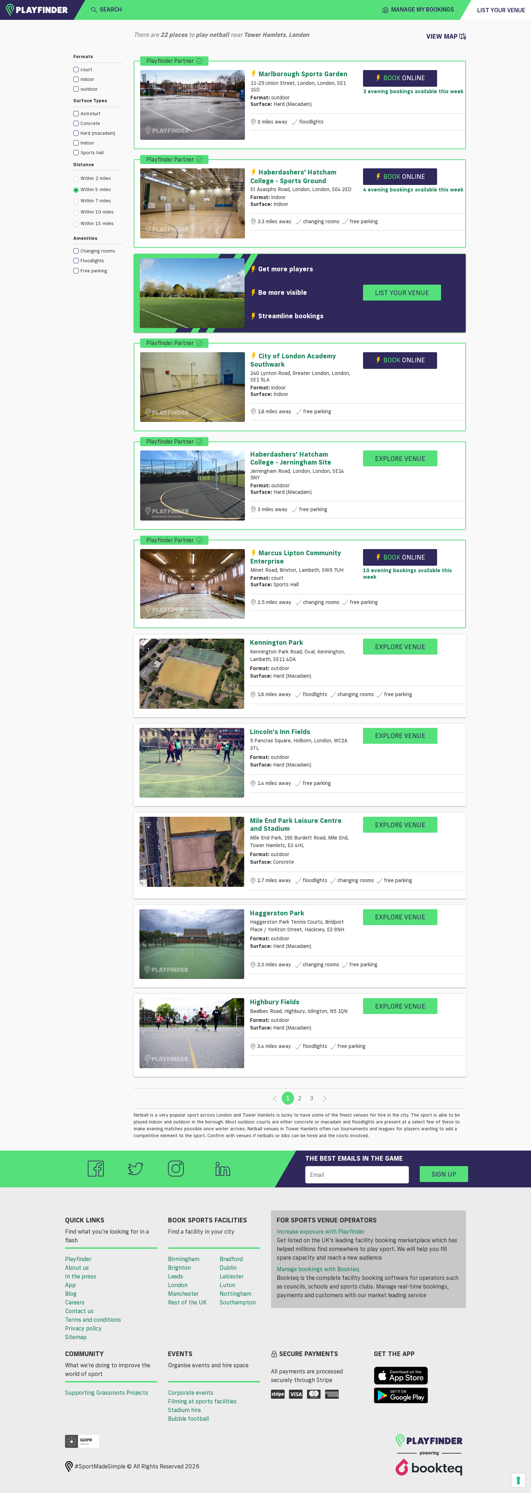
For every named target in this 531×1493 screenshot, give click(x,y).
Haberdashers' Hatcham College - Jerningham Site (290, 458)
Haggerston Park (277, 913)
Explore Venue (400, 458)
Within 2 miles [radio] (96, 178)
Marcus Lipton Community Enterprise (295, 556)
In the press (80, 1276)
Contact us (79, 1311)
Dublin (228, 1267)
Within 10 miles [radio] (97, 212)
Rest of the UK (187, 1302)
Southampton (238, 1302)
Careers (75, 1302)
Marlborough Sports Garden (303, 73)
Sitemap (76, 1337)
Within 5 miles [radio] (96, 189)
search (111, 9)
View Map (442, 36)
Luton (227, 1285)
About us (77, 1267)
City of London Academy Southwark (293, 359)
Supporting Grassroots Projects (106, 1392)
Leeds (175, 1276)
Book (404, 77)
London (177, 1285)
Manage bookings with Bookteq (318, 1269)
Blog (71, 1293)
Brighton (179, 1267)
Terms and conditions (93, 1319)
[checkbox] (98, 69)
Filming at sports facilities (202, 1401)
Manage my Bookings (422, 9)
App (70, 1285)
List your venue (501, 10)
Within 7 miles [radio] (96, 200)
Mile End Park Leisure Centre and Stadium (296, 824)
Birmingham (183, 1259)
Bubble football (188, 1418)
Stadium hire (184, 1410)
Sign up (444, 1174)
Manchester (183, 1293)
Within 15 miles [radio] (97, 223)
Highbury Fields (274, 1001)
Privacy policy (83, 1328)
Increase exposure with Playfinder (320, 1231)
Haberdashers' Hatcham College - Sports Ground (293, 176)
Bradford (231, 1259)
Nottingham (235, 1293)
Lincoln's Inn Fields (280, 731)
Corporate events (190, 1392)
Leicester (231, 1276)
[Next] (325, 1098)
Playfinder (78, 1259)
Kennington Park (276, 642)
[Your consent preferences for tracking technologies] (518, 1480)
